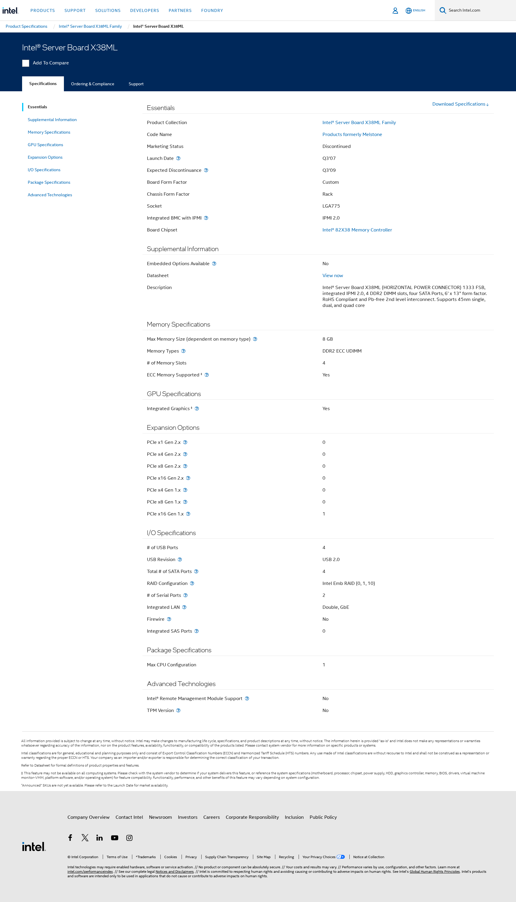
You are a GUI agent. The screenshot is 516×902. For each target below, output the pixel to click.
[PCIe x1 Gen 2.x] (185, 442)
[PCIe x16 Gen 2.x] (188, 478)
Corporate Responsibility (252, 817)
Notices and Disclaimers (175, 871)
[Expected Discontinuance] (206, 170)
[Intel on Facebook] (70, 838)
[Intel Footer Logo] (34, 846)
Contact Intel (129, 817)
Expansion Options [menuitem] (45, 157)
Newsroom (160, 817)
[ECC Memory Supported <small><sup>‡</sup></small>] (206, 374)
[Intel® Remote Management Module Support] (247, 698)
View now (332, 276)
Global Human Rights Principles (435, 871)
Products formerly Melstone (352, 135)
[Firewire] (169, 619)
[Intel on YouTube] (115, 838)
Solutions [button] (108, 10)
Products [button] (42, 10)
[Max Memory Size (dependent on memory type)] (255, 339)
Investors (187, 817)
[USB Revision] (179, 559)
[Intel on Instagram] (129, 838)
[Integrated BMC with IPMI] (206, 217)
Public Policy (323, 817)
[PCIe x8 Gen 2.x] (185, 466)
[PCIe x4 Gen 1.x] (185, 489)
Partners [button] (180, 10)
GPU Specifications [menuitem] (45, 144)
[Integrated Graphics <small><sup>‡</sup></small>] (197, 408)
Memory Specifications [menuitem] (49, 132)
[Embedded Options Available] (214, 263)
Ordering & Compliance (92, 84)
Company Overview (88, 817)
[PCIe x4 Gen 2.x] (185, 454)
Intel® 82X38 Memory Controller (357, 230)
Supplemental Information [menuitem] (52, 119)
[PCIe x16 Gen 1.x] (188, 513)
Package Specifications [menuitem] (49, 182)
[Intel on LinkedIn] (100, 838)
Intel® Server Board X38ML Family (359, 123)
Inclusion (294, 817)
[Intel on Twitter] (85, 838)
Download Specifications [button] (458, 104)
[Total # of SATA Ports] (196, 571)
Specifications (43, 84)
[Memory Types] (183, 350)
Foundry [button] (212, 10)
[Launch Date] (178, 158)
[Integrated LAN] (184, 607)
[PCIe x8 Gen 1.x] (185, 501)
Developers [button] (144, 10)
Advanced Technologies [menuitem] (50, 194)
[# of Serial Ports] (185, 595)
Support (136, 84)
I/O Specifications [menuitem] (44, 169)
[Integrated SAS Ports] (196, 631)
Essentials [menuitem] (37, 107)
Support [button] (75, 10)
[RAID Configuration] (192, 583)
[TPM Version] (178, 710)
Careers (211, 817)
